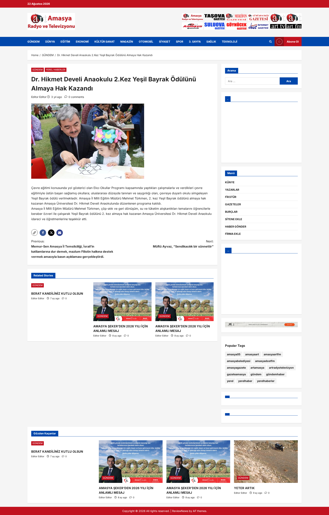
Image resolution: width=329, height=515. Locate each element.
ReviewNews (180, 511)
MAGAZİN (126, 41)
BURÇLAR (231, 211)
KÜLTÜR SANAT (104, 41)
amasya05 (233, 354)
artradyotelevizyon (281, 367)
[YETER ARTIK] (266, 461)
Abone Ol (293, 41)
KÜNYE (230, 182)
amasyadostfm (265, 361)
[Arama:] (252, 81)
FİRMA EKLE (233, 233)
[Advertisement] (261, 132)
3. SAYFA (195, 41)
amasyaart (252, 354)
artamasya (257, 367)
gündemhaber (275, 374)
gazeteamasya (236, 374)
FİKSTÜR (230, 196)
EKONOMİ (82, 41)
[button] (34, 232)
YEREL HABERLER (55, 69)
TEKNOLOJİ (229, 41)
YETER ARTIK (244, 488)
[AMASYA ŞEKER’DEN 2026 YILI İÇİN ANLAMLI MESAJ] (122, 301)
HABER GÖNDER (235, 226)
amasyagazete (236, 367)
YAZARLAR (232, 189)
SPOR (179, 41)
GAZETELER (233, 204)
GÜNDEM (33, 41)
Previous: (72, 249)
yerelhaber (245, 380)
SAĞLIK (211, 41)
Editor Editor (38, 96)
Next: (183, 243)
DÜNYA (50, 41)
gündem (256, 374)
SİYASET (164, 41)
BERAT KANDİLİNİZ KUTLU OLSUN (57, 293)
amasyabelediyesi (238, 361)
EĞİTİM (65, 41)
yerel (230, 380)
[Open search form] (270, 41)
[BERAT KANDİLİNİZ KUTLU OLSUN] (60, 285)
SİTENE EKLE (233, 219)
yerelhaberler (266, 380)
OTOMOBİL (146, 41)
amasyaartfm (272, 354)
